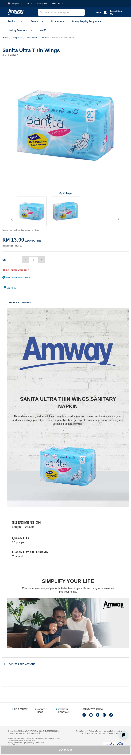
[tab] (66, 302)
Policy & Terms (95, 731)
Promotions (57, 21)
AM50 (43, 30)
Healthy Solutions (17, 30)
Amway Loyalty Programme (86, 21)
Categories (17, 37)
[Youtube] (91, 715)
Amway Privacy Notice (113, 731)
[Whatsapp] (104, 715)
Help (98, 12)
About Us (56, 3)
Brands (34, 21)
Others (45, 37)
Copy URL (11, 287)
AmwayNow (42, 3)
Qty (4, 259)
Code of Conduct (115, 733)
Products (13, 21)
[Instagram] (84, 715)
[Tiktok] (111, 715)
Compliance (81, 731)
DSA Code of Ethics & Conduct (92, 733)
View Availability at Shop (18, 277)
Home (5, 37)
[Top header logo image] (16, 12)
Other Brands (32, 37)
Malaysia (15, 3)
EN (28, 3)
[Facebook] (97, 715)
